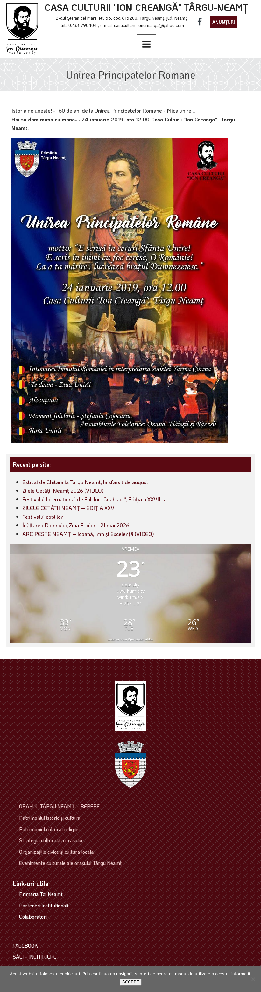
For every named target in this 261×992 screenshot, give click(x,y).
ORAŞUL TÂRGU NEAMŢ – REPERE (59, 806)
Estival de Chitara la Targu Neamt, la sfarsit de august (85, 481)
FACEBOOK (25, 945)
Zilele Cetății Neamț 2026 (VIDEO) (63, 490)
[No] (253, 979)
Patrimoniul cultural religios (49, 829)
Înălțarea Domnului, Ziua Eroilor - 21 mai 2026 (75, 525)
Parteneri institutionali (43, 905)
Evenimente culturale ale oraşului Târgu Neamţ (70, 862)
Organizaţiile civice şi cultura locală (56, 851)
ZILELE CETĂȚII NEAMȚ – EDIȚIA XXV (68, 507)
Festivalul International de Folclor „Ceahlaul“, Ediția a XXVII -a (94, 499)
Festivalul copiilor (42, 516)
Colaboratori (33, 916)
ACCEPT (130, 982)
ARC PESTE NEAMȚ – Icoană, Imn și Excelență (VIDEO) (88, 533)
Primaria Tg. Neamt (41, 894)
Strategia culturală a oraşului (50, 840)
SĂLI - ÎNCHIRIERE (34, 956)
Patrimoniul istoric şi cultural (50, 817)
